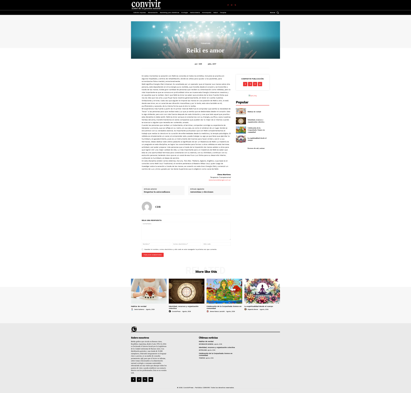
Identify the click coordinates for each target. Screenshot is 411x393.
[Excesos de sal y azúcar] (241, 148)
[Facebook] (227, 5)
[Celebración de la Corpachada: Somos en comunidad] (241, 129)
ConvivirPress (176, 311)
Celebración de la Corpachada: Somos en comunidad (256, 130)
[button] (275, 12)
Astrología (203, 350)
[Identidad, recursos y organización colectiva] (241, 120)
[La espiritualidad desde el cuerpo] (241, 139)
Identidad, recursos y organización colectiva (256, 121)
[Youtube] (150, 379)
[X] (235, 5)
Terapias (205, 43)
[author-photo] (132, 309)
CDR (200, 64)
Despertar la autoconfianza (157, 192)
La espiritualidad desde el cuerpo (258, 306)
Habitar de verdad (254, 112)
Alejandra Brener (253, 309)
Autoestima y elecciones (201, 192)
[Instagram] (231, 5)
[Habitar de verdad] (241, 111)
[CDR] (147, 207)
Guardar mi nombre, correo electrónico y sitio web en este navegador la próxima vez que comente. (180, 249)
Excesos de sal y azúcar (256, 148)
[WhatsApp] (260, 84)
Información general (206, 344)
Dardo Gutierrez (139, 309)
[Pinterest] (255, 84)
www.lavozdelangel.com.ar (220, 180)
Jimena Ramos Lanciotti (217, 311)
